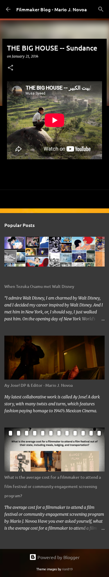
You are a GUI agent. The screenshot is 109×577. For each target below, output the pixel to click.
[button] (10, 68)
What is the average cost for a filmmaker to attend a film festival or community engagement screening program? (52, 486)
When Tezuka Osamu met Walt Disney (39, 286)
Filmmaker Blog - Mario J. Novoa (51, 9)
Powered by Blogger (58, 557)
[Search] (100, 9)
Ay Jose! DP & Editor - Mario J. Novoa (38, 385)
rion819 (67, 569)
